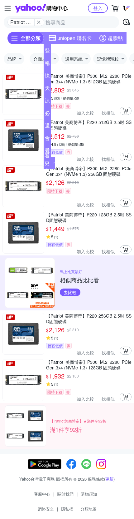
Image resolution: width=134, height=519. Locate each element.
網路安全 (46, 509)
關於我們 (65, 494)
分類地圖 (88, 509)
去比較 (70, 292)
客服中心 (42, 494)
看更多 (47, 163)
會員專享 (47, 139)
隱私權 (67, 509)
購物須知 (89, 494)
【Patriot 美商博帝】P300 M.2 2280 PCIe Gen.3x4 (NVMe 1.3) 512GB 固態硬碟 (89, 78)
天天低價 (47, 89)
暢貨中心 (47, 64)
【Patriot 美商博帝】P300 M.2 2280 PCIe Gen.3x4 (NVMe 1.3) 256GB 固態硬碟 (89, 171)
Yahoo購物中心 (41, 8)
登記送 (47, 52)
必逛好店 (47, 114)
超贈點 (115, 38)
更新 (109, 479)
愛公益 (47, 152)
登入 (98, 8)
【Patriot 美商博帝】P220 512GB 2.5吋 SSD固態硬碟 (89, 125)
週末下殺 (47, 127)
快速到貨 (47, 77)
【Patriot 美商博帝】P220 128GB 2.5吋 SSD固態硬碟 (89, 217)
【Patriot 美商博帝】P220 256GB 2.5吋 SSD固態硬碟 (89, 318)
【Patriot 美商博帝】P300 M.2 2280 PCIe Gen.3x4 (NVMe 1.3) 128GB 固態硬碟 (89, 364)
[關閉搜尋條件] (38, 22)
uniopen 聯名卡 (74, 38)
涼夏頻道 (47, 102)
